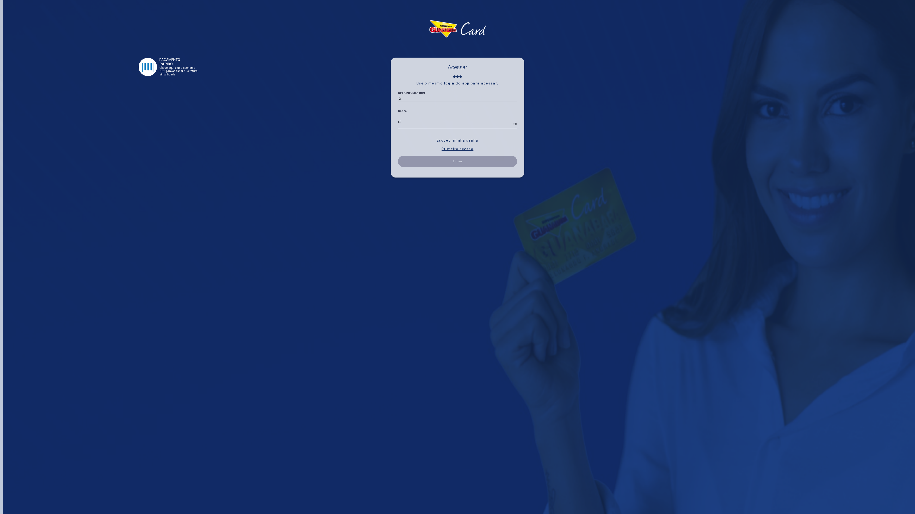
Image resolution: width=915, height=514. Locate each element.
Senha (402, 111)
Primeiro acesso (457, 149)
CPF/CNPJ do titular (411, 93)
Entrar (457, 161)
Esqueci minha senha (457, 140)
